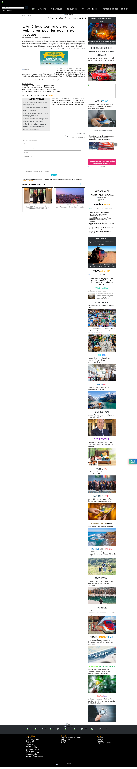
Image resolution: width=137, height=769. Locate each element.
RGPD (63, 741)
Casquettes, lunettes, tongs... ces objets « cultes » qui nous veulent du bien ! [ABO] (101, 444)
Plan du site (65, 739)
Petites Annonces (110, 9)
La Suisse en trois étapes (97, 291)
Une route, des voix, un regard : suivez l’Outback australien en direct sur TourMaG (101, 242)
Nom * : (25, 143)
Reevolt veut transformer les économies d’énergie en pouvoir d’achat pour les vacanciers (99, 672)
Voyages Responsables (34, 756)
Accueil (23, 15)
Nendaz (101, 21)
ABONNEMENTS (93, 9)
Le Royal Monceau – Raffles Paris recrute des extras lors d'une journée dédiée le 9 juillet (101, 701)
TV (83, 9)
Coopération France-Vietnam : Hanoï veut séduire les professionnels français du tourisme (101, 331)
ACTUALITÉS (43, 9)
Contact (100, 738)
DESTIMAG (30, 15)
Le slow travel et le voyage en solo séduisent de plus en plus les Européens (101, 583)
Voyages (102, 667)
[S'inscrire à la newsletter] (133, 461)
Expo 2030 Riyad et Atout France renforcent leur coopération (37, 207)
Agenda (100, 741)
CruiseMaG (30, 741)
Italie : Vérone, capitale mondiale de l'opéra (69, 207)
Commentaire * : (28, 156)
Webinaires (101, 288)
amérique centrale (76, 136)
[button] (87, 144)
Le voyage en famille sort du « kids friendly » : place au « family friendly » (101, 60)
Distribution (102, 412)
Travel (101, 637)
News (90, 209)
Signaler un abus (28, 180)
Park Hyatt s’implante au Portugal (100, 527)
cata (83, 136)
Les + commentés (106, 209)
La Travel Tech (31, 746)
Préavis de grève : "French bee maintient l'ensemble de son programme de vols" (65, 18)
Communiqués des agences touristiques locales (101, 51)
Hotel (101, 469)
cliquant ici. (51, 95)
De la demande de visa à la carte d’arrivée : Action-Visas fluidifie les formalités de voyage (100, 106)
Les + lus (96, 209)
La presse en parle (104, 743)
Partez (101, 549)
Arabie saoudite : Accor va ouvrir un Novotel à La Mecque (101, 228)
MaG (101, 524)
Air (102, 355)
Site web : (26, 152)
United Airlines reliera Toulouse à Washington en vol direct (100, 232)
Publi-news (101, 303)
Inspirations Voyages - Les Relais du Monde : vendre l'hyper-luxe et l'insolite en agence (101, 281)
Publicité (100, 739)
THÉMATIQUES (57, 9)
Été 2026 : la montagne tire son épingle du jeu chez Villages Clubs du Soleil (101, 223)
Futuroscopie (102, 439)
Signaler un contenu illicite (71, 738)
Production (101, 578)
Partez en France (32, 749)
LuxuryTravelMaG (32, 748)
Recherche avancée (7, 10)
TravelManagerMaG (33, 753)
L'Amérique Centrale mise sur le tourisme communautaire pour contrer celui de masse (34, 126)
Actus (101, 101)
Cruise (102, 385)
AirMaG (29, 738)
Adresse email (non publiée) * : (31, 148)
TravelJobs (30, 751)
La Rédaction (55, 49)
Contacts (124, 9)
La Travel (101, 496)
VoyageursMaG (31, 754)
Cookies (64, 743)
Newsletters (73, 9)
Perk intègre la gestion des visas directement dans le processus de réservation (100, 642)
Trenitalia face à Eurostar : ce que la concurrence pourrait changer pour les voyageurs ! (101, 613)
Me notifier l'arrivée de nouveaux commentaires (37, 171)
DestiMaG (30, 743)
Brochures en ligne (33, 739)
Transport (102, 608)
